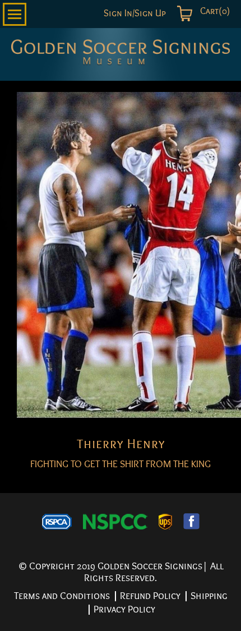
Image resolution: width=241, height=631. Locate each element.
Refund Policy (150, 596)
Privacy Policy (124, 609)
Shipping (209, 596)
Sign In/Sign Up (135, 14)
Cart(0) (214, 11)
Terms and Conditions (62, 596)
